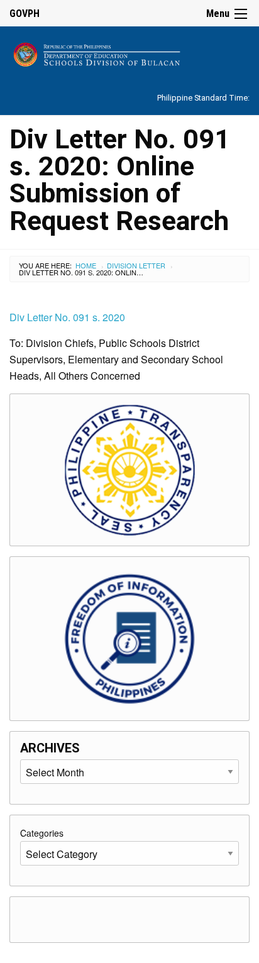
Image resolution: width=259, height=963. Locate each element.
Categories (41, 833)
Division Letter (136, 265)
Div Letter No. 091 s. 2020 (67, 317)
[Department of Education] (129, 52)
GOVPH (24, 13)
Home (85, 265)
